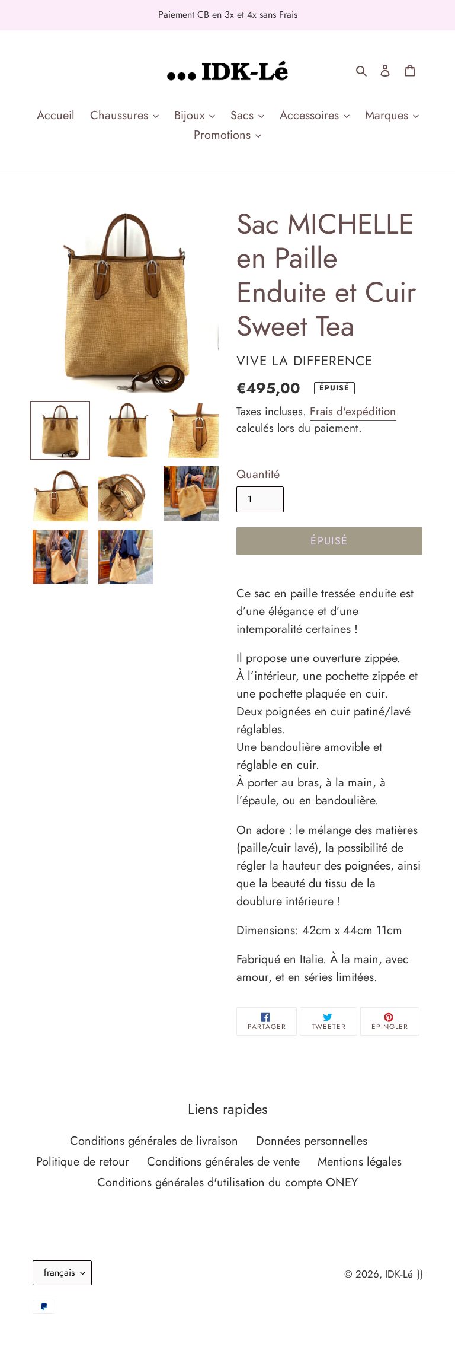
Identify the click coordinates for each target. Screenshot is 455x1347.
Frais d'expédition (353, 411)
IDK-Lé (399, 1274)
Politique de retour (82, 1161)
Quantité (258, 474)
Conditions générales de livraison (154, 1140)
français (59, 1272)
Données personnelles (311, 1140)
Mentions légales (360, 1161)
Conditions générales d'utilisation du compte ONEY (227, 1182)
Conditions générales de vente (223, 1161)
